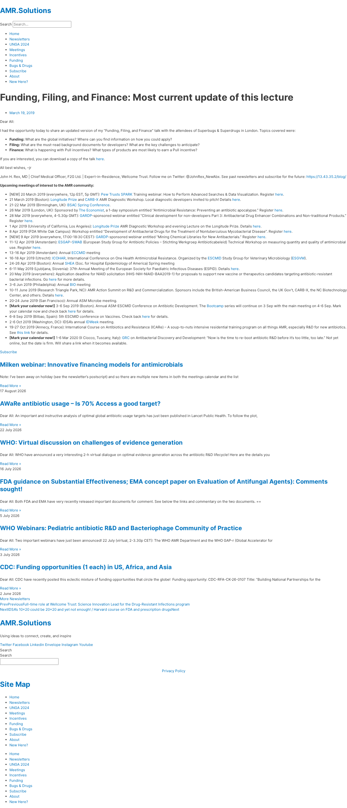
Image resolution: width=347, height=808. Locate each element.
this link (23, 332)
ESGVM (298, 258)
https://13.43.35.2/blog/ (326, 176)
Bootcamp (215, 306)
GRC (126, 337)
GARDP (86, 215)
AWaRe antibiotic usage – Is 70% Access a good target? (80, 403)
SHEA (69, 263)
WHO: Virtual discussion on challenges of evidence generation (91, 442)
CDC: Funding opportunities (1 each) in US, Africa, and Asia (86, 567)
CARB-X (91, 199)
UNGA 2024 (19, 44)
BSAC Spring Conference (88, 205)
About (14, 76)
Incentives (18, 55)
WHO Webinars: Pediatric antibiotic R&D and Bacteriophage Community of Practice (121, 528)
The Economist (91, 210)
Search (6, 24)
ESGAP (64, 242)
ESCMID (214, 258)
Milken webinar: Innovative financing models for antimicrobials (91, 364)
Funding (16, 60)
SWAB (77, 242)
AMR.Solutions (25, 10)
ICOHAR (59, 258)
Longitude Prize (64, 199)
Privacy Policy (173, 671)
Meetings (17, 49)
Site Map (15, 684)
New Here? (18, 81)
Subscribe (17, 71)
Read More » (10, 385)
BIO (73, 284)
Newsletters (19, 39)
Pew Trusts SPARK (116, 194)
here (100, 159)
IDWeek (92, 322)
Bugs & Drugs (20, 65)
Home (14, 33)
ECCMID (78, 252)
